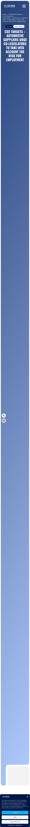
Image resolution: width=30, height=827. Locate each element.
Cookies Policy (11, 825)
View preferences (15, 822)
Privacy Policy (19, 825)
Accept (15, 812)
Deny (15, 817)
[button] (27, 796)
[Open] (24, 6)
